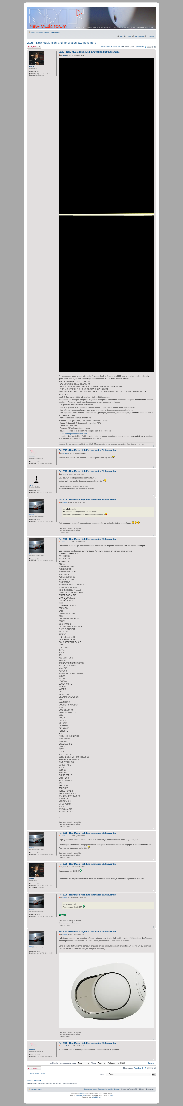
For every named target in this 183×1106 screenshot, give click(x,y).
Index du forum (37, 32)
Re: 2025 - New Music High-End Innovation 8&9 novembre (87, 450)
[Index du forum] (92, 18)
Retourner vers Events (37, 1074)
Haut (153, 446)
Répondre (30, 46)
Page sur (138, 46)
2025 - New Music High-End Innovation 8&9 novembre (61, 42)
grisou (64, 55)
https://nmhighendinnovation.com (73, 433)
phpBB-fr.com (96, 1097)
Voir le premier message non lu (111, 46)
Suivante (151, 1063)
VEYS (64, 474)
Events (57, 32)
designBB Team (81, 1095)
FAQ (121, 36)
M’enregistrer (139, 36)
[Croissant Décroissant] (116, 1063)
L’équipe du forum (90, 1089)
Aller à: (102, 1074)
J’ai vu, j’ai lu (49, 32)
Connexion (150, 36)
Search (128, 36)
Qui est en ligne (34, 1080)
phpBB (81, 1093)
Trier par (94, 1063)
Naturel (64, 502)
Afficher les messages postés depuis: (63, 1063)
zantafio (65, 453)
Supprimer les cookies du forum (109, 1089)
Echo (111, 1095)
